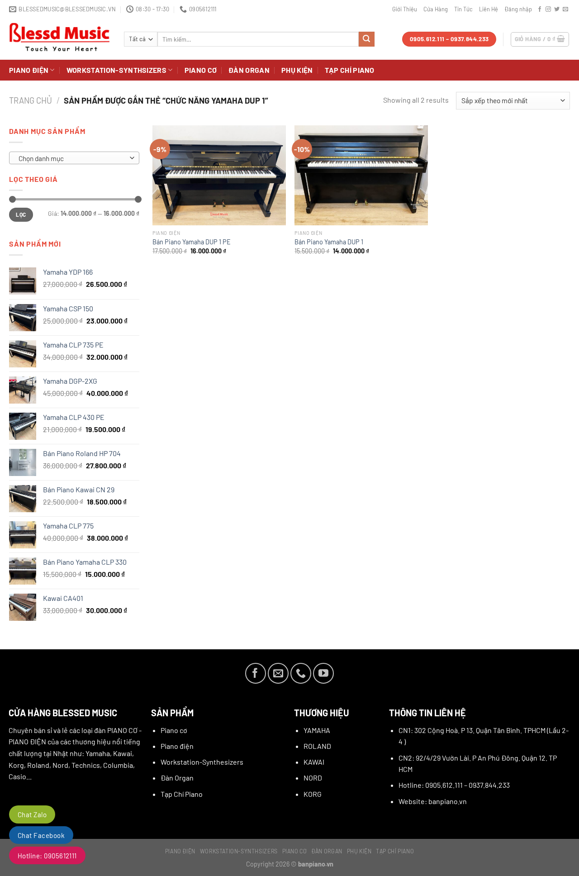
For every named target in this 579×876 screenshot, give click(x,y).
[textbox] (72, 158)
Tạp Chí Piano (350, 70)
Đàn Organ (249, 70)
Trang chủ (30, 100)
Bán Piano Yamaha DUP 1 (328, 242)
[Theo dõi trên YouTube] (323, 673)
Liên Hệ (488, 9)
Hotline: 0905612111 (47, 856)
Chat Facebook (41, 835)
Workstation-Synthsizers (116, 70)
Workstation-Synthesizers (202, 761)
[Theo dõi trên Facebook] (539, 9)
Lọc (21, 214)
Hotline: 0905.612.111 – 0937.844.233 (454, 785)
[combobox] (74, 158)
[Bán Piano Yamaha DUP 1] (361, 175)
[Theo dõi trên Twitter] (557, 9)
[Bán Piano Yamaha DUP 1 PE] (219, 175)
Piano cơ (201, 70)
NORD (313, 777)
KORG (313, 794)
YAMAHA (317, 730)
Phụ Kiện (297, 70)
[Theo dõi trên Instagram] (548, 9)
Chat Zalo (32, 814)
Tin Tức (463, 9)
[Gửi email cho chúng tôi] (565, 9)
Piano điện (28, 70)
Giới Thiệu (404, 9)
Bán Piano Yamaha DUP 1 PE (191, 242)
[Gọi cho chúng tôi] (300, 673)
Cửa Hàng (435, 9)
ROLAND (317, 746)
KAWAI (314, 761)
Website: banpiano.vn (433, 801)
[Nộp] (366, 39)
